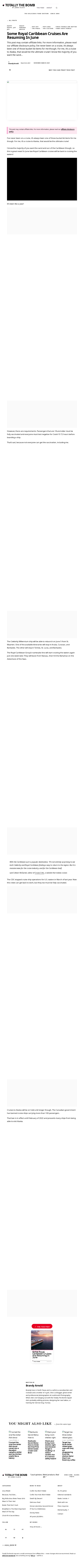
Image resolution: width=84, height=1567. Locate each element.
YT (6, 1538)
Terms (49, 1562)
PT (23, 1529)
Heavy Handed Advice (22, 27)
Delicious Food (35, 1502)
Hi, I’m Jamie (62, 1491)
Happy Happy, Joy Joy (11, 27)
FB (14, 1538)
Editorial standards (64, 1495)
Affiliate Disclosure (61, 1563)
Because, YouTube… (9, 1495)
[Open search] (57, 8)
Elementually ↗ (63, 1510)
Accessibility (76, 1562)
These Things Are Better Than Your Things (66, 27)
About (49, 7)
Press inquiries (63, 1506)
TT (14, 1529)
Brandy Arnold (34, 1385)
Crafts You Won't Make (38, 1491)
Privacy (42, 1562)
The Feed (40, 7)
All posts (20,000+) (36, 1516)
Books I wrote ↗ (63, 1498)
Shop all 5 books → (36, 1527)
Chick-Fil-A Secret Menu (10, 1515)
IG (6, 1529)
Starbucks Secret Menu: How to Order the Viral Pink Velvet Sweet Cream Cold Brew (33, 1447)
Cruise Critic (39, 873)
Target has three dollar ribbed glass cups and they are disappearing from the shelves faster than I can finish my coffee (68, 1451)
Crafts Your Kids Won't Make (40, 1495)
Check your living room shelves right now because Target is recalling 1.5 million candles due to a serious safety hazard (50, 1450)
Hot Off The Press (36, 27)
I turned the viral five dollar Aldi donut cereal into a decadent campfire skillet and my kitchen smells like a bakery (15, 1450)
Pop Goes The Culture (48, 27)
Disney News (34, 1513)
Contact (60, 1514)
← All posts (12, 20)
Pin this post (42, 1327)
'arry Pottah (6, 1491)
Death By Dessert (36, 1498)
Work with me (63, 1502)
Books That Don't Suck (10, 1505)
